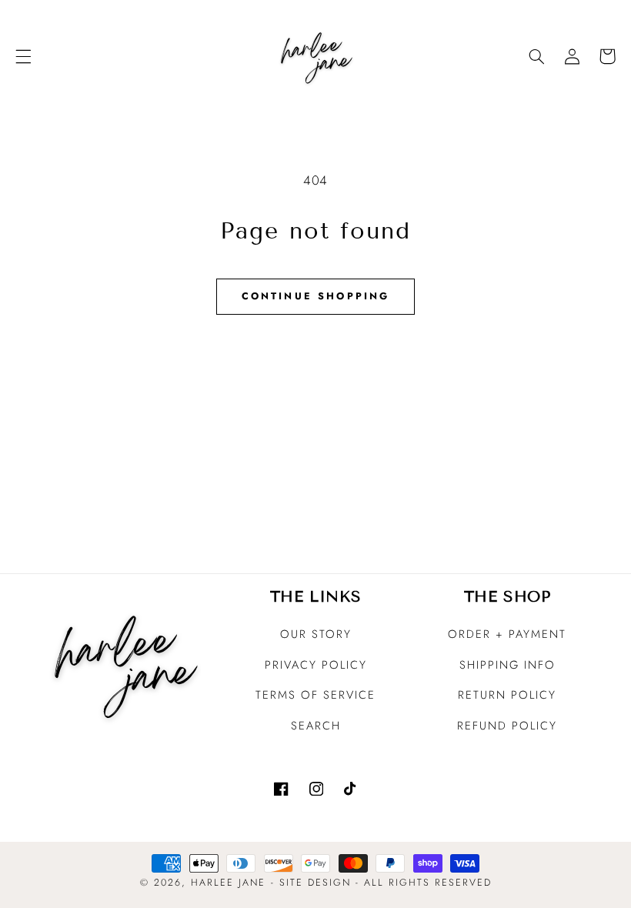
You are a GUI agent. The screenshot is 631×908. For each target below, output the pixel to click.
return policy (507, 694)
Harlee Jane (228, 883)
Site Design (315, 883)
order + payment (507, 634)
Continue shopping (316, 296)
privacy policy (316, 664)
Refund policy (507, 725)
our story (316, 634)
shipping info (507, 664)
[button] (23, 56)
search (316, 725)
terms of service (315, 694)
